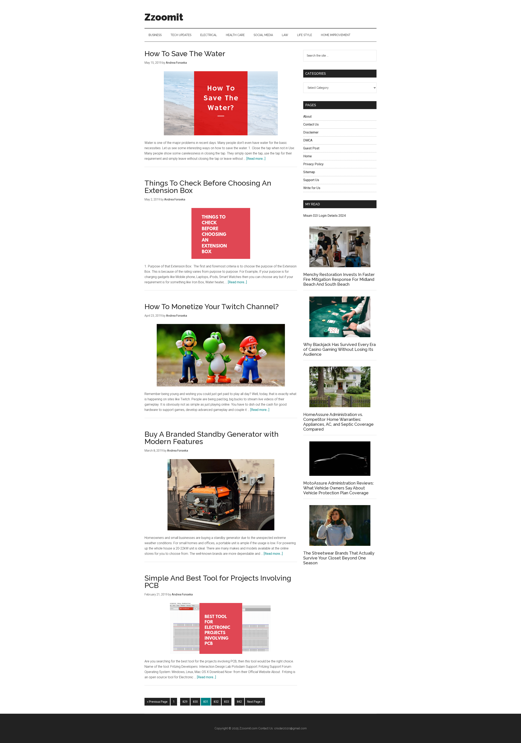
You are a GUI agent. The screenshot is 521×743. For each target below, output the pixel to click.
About (307, 116)
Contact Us (311, 124)
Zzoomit (163, 17)
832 (216, 701)
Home (307, 156)
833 (227, 701)
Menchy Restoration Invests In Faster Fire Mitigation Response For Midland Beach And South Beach (339, 279)
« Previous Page (157, 703)
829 (185, 701)
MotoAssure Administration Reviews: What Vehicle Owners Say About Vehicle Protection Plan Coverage (338, 488)
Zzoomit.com (248, 728)
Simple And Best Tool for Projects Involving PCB (217, 582)
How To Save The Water (184, 53)
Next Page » (255, 703)
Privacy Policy (313, 164)
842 (240, 701)
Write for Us (311, 188)
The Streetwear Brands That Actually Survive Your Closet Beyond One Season (338, 558)
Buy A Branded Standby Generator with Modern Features (211, 438)
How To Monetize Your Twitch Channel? (211, 306)
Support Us (311, 180)
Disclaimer (311, 132)
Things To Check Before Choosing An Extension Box (207, 187)
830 (196, 701)
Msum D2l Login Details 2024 (324, 216)
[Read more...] (255, 159)
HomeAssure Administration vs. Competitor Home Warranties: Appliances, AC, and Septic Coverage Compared (338, 422)
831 (206, 701)
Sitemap (309, 172)
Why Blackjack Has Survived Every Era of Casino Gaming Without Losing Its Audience (339, 349)
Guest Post (311, 148)
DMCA (307, 140)
